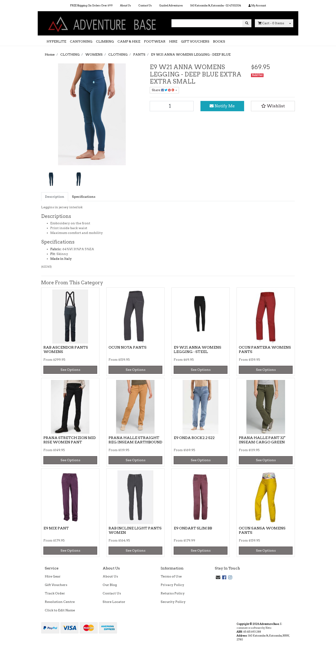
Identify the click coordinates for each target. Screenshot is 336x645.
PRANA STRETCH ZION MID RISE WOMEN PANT (69, 440)
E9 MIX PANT (56, 528)
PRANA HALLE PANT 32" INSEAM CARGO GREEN (262, 440)
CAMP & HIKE (128, 41)
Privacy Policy (172, 585)
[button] (273, 106)
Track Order (55, 593)
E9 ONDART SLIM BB (193, 528)
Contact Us (145, 5)
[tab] (54, 196)
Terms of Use (171, 576)
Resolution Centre (60, 602)
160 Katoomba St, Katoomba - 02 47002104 (215, 5)
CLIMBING (105, 41)
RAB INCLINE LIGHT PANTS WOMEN (135, 530)
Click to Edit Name (60, 610)
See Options (70, 369)
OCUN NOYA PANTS (128, 347)
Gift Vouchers (56, 585)
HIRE (173, 41)
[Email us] (218, 577)
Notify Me (224, 105)
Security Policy (173, 602)
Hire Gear (53, 576)
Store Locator (114, 602)
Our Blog (110, 585)
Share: (156, 90)
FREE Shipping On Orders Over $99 (91, 5)
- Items (273, 23)
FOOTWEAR (154, 41)
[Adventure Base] (103, 23)
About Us (125, 5)
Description (54, 196)
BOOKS (219, 41)
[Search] (246, 23)
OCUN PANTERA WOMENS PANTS (265, 349)
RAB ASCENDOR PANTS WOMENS (65, 349)
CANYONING (81, 41)
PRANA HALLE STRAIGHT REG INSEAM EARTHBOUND (135, 440)
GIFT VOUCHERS (195, 41)
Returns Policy (173, 593)
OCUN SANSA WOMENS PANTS (262, 530)
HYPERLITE (56, 41)
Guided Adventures (171, 5)
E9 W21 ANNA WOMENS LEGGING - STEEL (197, 349)
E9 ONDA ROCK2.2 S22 (194, 438)
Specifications (83, 196)
